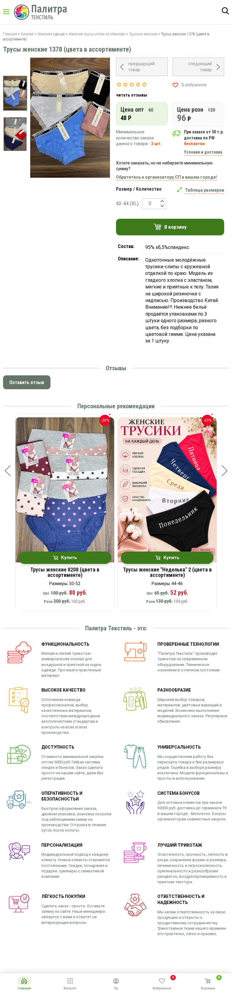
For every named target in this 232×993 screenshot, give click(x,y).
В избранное (194, 84)
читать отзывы (131, 95)
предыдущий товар (141, 66)
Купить (69, 557)
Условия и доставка (203, 152)
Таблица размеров (204, 190)
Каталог (12, 12)
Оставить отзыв (26, 382)
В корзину (175, 227)
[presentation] (7, 471)
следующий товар (200, 66)
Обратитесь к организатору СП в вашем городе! (166, 177)
